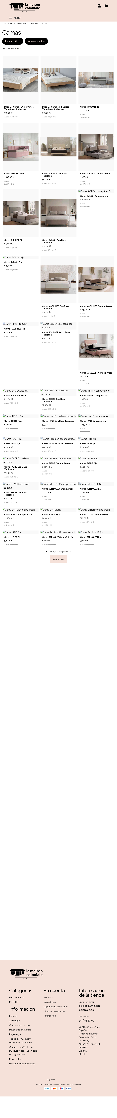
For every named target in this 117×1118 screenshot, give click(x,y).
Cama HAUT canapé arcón (93, 421)
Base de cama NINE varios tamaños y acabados (55, 108)
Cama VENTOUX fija (90, 489)
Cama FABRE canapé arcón (56, 463)
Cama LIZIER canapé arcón (94, 514)
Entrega (13, 1016)
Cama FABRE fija (88, 463)
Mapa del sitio (16, 1059)
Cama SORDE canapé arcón (18, 514)
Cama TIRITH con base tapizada (53, 400)
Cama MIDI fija (87, 444)
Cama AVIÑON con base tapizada (54, 241)
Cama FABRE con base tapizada (15, 468)
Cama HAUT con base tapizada (58, 421)
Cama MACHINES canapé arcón (96, 306)
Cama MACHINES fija (14, 329)
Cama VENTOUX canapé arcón (57, 489)
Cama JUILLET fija (13, 240)
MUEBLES (14, 1002)
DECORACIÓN (16, 997)
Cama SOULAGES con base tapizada (56, 333)
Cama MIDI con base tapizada (57, 444)
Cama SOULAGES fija (15, 395)
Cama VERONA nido (14, 173)
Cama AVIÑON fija (13, 262)
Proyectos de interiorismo (22, 1063)
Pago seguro (15, 1034)
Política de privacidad (20, 1029)
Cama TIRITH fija (13, 421)
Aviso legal (14, 1020)
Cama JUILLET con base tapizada (54, 174)
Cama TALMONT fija (90, 537)
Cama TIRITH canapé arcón (94, 395)
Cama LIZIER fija (12, 537)
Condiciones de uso (19, 1025)
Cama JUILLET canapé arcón (95, 173)
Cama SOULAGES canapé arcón (96, 373)
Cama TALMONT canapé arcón (57, 537)
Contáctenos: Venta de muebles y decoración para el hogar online (23, 1051)
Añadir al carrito (28, 114)
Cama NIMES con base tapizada (15, 493)
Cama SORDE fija (51, 514)
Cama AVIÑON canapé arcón (94, 196)
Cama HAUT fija (12, 444)
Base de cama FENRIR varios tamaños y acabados (19, 108)
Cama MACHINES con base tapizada (55, 307)
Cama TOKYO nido (89, 107)
